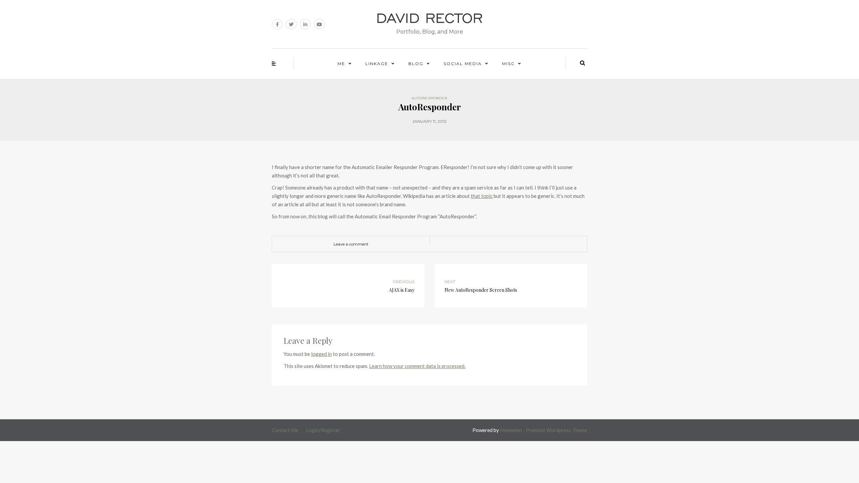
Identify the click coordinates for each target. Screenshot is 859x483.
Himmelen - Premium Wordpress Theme (543, 430)
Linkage (376, 63)
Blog (415, 63)
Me (341, 63)
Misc (508, 63)
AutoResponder (429, 98)
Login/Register (323, 430)
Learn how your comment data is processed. (417, 366)
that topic (482, 196)
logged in (321, 354)
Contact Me (285, 430)
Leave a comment (351, 244)
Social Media (463, 63)
